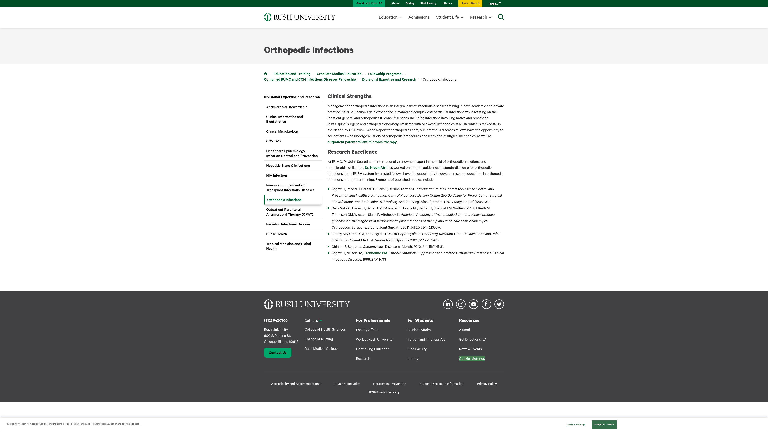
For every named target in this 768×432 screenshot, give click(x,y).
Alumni (464, 329)
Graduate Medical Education (339, 74)
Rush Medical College (321, 348)
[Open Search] (501, 17)
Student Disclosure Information (441, 383)
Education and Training (292, 74)
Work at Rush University (374, 339)
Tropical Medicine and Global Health (288, 246)
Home (265, 74)
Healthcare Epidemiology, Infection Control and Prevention (292, 153)
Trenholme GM (375, 252)
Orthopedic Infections (284, 199)
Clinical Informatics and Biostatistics (284, 119)
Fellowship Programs (384, 74)
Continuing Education (373, 348)
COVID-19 (273, 141)
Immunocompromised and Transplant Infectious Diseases (290, 187)
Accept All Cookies (604, 424)
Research (478, 17)
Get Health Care (366, 3)
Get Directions (470, 339)
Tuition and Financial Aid (427, 339)
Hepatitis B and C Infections (288, 165)
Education (388, 17)
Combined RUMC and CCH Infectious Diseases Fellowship (310, 79)
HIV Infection (276, 175)
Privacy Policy (487, 383)
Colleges (311, 320)
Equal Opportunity (347, 383)
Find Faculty (428, 3)
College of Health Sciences (325, 329)
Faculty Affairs (367, 329)
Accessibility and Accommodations (295, 383)
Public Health (276, 233)
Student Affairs (419, 329)
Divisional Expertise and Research (389, 79)
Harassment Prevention (389, 383)
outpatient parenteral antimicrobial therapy (362, 141)
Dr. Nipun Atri (376, 167)
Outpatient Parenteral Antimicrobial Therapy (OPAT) (289, 211)
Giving (410, 3)
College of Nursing (319, 338)
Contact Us (278, 352)
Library (447, 3)
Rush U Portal (470, 3)
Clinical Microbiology (282, 131)
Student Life (447, 17)
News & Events (470, 348)
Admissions (419, 17)
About (395, 3)
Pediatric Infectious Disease (288, 224)
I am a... (493, 3)
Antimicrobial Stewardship (286, 106)
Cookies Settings (576, 424)
